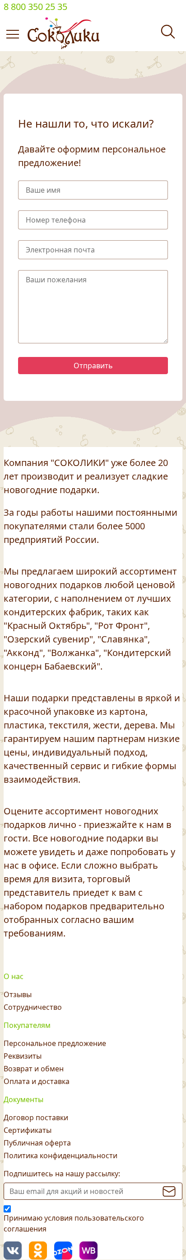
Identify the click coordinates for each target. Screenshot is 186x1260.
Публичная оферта (37, 1143)
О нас (13, 976)
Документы (23, 1099)
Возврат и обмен (34, 1069)
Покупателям (27, 1025)
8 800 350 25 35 (35, 6)
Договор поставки (36, 1117)
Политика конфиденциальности (60, 1155)
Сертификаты (27, 1130)
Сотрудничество (33, 1007)
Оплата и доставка (37, 1081)
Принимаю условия (74, 1223)
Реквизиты (23, 1056)
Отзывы (18, 994)
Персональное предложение (55, 1043)
